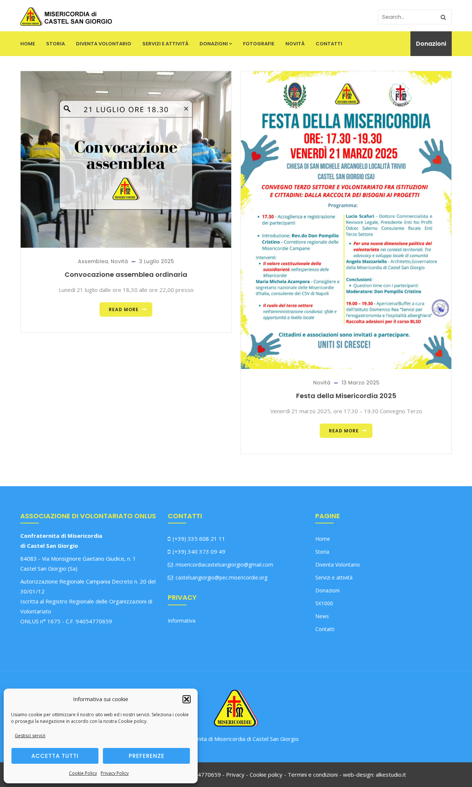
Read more (124, 309)
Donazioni (213, 43)
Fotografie (258, 43)
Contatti (329, 43)
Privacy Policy (115, 773)
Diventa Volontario (103, 43)
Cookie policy (266, 774)
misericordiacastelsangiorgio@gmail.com (223, 564)
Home (27, 43)
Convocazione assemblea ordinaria (126, 274)
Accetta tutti (55, 756)
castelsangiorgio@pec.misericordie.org (220, 577)
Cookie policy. (133, 721)
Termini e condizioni (313, 774)
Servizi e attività (165, 43)
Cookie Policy (83, 773)
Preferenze (146, 756)
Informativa (181, 620)
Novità (295, 43)
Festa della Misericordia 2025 (346, 395)
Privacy (235, 774)
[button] (186, 699)
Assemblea (93, 261)
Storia (55, 43)
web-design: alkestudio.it (374, 774)
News (322, 616)
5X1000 (324, 603)
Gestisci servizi (30, 735)
